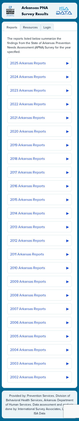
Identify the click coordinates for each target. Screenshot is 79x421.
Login (47, 27)
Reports (12, 27)
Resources (30, 27)
